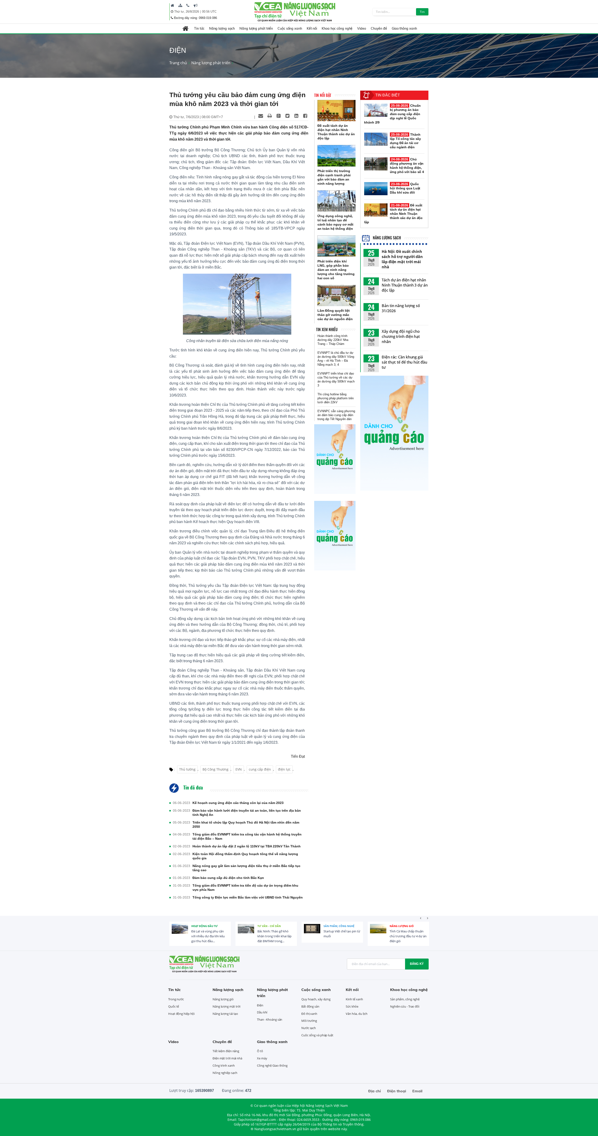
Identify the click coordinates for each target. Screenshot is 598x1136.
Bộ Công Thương (215, 769)
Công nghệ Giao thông (272, 1065)
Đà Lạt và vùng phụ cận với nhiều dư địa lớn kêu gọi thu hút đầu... (208, 936)
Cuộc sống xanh (290, 28)
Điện (260, 1005)
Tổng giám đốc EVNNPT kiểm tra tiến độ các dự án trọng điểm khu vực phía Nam (245, 888)
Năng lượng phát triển (256, 28)
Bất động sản (310, 1006)
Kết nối (312, 28)
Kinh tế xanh (354, 999)
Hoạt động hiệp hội (181, 1014)
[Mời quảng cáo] (195, 5)
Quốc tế (173, 1006)
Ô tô (260, 1051)
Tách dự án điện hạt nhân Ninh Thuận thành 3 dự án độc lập (405, 285)
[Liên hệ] (187, 5)
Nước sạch (308, 1028)
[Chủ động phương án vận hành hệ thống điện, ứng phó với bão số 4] (376, 163)
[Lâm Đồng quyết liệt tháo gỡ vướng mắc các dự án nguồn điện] (336, 295)
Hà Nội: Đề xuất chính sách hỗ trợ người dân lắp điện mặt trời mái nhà (402, 259)
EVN (238, 769)
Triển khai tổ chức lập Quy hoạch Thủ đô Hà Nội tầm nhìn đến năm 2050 (245, 824)
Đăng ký (417, 964)
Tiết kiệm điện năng (226, 1051)
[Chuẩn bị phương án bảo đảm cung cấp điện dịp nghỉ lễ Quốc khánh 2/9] (376, 110)
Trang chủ (178, 62)
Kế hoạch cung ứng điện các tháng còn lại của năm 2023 (238, 803)
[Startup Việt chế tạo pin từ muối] (312, 932)
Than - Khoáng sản (269, 1019)
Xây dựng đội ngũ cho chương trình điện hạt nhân (401, 336)
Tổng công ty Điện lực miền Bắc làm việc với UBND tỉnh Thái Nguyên (247, 897)
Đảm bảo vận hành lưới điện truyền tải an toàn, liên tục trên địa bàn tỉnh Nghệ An (246, 813)
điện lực (284, 769)
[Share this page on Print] (269, 115)
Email (417, 1091)
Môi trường (309, 1021)
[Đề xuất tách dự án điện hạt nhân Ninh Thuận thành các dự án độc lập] (336, 110)
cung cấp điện (260, 769)
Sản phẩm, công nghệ (339, 926)
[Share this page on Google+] (278, 115)
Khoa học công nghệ (337, 28)
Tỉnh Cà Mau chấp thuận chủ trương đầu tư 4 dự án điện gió (408, 936)
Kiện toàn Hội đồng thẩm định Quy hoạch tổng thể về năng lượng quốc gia (245, 856)
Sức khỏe (352, 1006)
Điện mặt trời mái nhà (227, 1058)
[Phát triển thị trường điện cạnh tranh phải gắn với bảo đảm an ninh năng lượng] (336, 155)
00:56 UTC (209, 11)
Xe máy (262, 1058)
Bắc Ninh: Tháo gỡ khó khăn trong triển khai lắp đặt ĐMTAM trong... (274, 936)
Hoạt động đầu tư (204, 926)
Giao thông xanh (404, 28)
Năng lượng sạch (222, 28)
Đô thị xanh (309, 1014)
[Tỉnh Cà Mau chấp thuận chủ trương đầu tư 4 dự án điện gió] (378, 932)
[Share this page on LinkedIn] (296, 115)
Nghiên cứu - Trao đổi (404, 1006)
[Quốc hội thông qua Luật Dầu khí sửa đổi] (376, 188)
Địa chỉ (374, 1091)
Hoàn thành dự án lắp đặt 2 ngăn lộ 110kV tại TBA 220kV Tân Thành (246, 846)
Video (361, 28)
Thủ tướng (187, 769)
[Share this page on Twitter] (287, 115)
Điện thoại (396, 1091)
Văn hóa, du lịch (356, 1014)
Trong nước (176, 999)
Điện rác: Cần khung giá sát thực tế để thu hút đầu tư (404, 362)
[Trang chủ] (172, 5)
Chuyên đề (379, 28)
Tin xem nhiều (327, 329)
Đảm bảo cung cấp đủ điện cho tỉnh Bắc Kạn (228, 878)
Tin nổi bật (322, 95)
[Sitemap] (180, 5)
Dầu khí (262, 1012)
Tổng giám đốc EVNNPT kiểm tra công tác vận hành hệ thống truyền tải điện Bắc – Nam (247, 836)
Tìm (422, 12)
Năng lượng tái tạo (225, 1014)
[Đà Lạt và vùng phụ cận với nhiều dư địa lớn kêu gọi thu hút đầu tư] (180, 932)
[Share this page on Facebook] (305, 115)
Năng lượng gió (402, 926)
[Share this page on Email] (260, 115)
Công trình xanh (224, 1065)
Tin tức (199, 28)
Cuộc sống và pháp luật (317, 1035)
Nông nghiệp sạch (225, 1073)
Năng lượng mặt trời (226, 1006)
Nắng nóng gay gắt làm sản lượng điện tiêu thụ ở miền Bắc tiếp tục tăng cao (246, 868)
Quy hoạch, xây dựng (316, 999)
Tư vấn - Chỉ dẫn (269, 926)
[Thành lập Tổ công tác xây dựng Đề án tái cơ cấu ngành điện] (376, 139)
